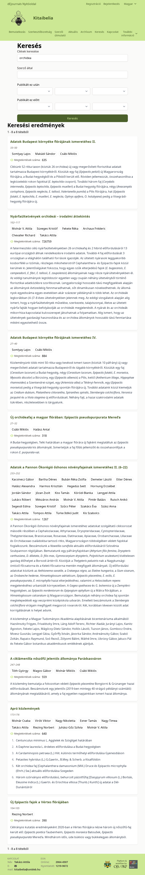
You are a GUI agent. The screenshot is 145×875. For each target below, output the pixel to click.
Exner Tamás (88, 721)
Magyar (128, 3)
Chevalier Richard (23, 235)
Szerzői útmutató (60, 33)
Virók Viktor (43, 721)
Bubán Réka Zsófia (74, 479)
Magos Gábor (42, 671)
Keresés (99, 31)
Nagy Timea (109, 721)
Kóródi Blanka (83, 493)
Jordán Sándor (21, 493)
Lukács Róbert (21, 500)
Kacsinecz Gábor (23, 479)
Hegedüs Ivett (76, 486)
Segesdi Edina (21, 506)
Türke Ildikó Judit (67, 513)
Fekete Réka (70, 228)
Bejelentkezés (111, 3)
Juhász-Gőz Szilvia (71, 727)
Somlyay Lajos (21, 154)
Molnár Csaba (21, 721)
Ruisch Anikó (118, 500)
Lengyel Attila (106, 493)
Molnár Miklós (65, 671)
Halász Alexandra (23, 486)
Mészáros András (47, 500)
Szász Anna (108, 506)
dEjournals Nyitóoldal (21, 4)
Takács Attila (48, 235)
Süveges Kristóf (47, 228)
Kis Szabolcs (91, 513)
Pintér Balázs (97, 500)
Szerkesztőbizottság (40, 31)
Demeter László (101, 479)
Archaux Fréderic (94, 228)
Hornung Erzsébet (103, 486)
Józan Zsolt (43, 493)
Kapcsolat (112, 31)
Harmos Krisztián (51, 486)
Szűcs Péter (68, 506)
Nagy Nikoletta (65, 721)
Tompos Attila (42, 513)
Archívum (86, 31)
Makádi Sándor (45, 154)
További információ (127, 33)
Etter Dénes (124, 479)
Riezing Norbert (43, 727)
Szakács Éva (89, 506)
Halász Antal (41, 429)
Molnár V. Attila (22, 228)
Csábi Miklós (68, 154)
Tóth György (20, 671)
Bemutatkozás (17, 31)
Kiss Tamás (62, 493)
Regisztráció (93, 3)
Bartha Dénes (48, 479)
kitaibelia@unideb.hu (27, 869)
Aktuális (73, 31)
